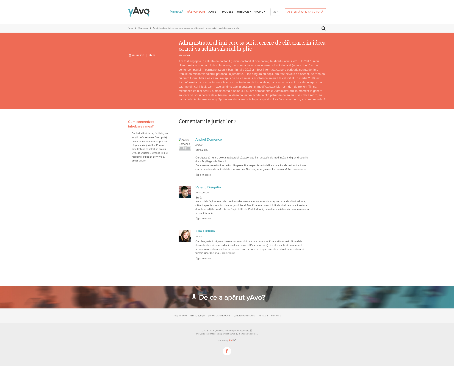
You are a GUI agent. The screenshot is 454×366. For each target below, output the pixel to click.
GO (232, 340)
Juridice (243, 11)
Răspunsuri (196, 11)
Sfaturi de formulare (219, 316)
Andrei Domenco (208, 139)
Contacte (276, 316)
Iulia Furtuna (205, 231)
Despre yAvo (181, 316)
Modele (227, 11)
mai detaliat (300, 169)
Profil (258, 11)
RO (274, 11)
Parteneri (263, 316)
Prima (130, 28)
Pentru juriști (197, 316)
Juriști (213, 11)
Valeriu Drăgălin (208, 187)
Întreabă (176, 11)
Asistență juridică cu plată (305, 11)
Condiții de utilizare (244, 316)
